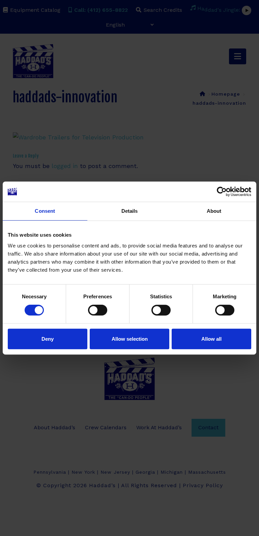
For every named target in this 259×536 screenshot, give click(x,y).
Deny (47, 339)
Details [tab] (129, 211)
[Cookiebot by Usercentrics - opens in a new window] (221, 192)
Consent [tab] (45, 211)
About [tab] (214, 211)
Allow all (211, 339)
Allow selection (130, 339)
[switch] (97, 310)
